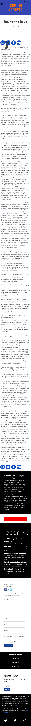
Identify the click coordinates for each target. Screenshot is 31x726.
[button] (5, 590)
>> (16, 705)
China (4, 213)
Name (5, 618)
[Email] (2, 42)
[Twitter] (8, 42)
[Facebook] (13, 42)
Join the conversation (15, 519)
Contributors (15, 662)
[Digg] (19, 42)
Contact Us (15, 666)
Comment (7, 599)
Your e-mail (6, 685)
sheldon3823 (16, 26)
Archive (13, 33)
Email (5, 624)
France (3, 211)
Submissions (15, 658)
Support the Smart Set (15, 655)
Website (6, 630)
